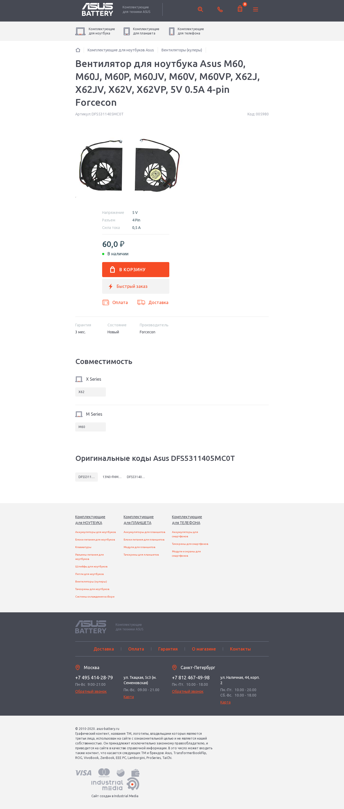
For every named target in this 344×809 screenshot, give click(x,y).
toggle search (200, 9)
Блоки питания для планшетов (144, 539)
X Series (93, 379)
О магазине (204, 649)
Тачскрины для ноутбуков (92, 589)
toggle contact (220, 9)
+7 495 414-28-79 (94, 677)
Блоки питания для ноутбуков (95, 539)
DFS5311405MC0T (88, 477)
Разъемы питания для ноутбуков (89, 556)
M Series (94, 414)
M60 (81, 427)
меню (255, 9)
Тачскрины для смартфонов (190, 543)
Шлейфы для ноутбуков (91, 566)
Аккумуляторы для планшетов (144, 532)
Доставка (158, 302)
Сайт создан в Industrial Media (114, 796)
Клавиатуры (83, 547)
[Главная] (78, 49)
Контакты (240, 649)
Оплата (120, 302)
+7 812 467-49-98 (191, 677)
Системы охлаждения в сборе (94, 596)
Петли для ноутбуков (89, 574)
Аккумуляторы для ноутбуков (95, 532)
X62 (81, 392)
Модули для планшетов (139, 547)
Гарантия (168, 649)
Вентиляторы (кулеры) (91, 581)
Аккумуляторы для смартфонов (185, 534)
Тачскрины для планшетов (141, 554)
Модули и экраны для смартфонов (186, 553)
